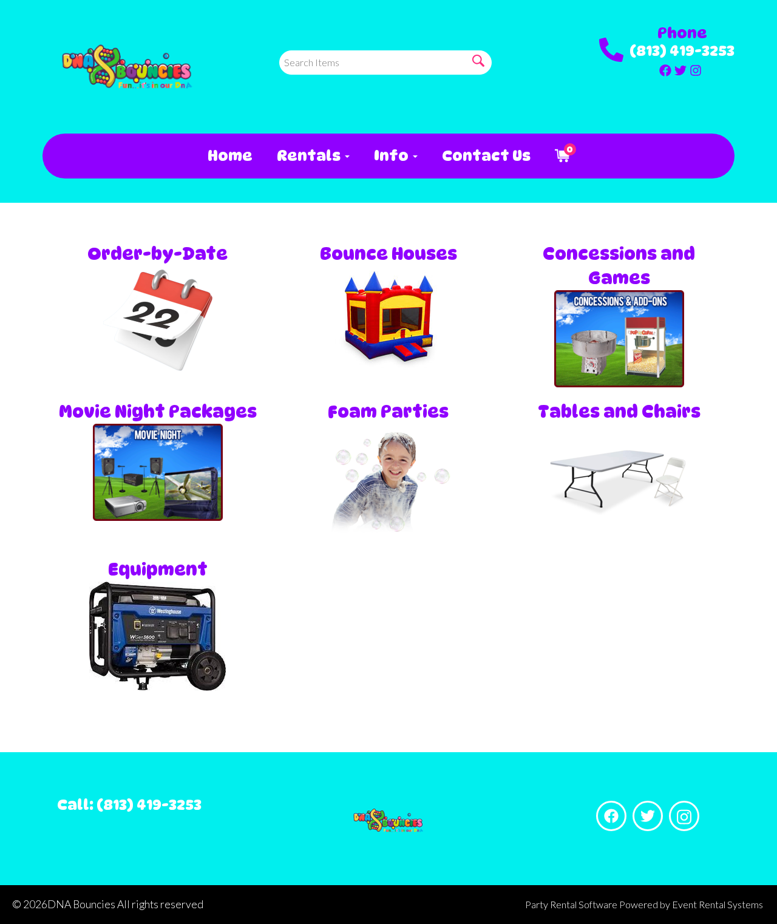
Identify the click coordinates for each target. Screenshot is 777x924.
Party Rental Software (571, 904)
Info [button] (393, 156)
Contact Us (486, 156)
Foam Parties (388, 411)
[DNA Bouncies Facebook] (665, 69)
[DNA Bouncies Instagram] (696, 69)
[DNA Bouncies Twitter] (680, 69)
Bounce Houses (388, 253)
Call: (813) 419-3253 (129, 805)
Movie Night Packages (158, 411)
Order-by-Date (157, 253)
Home (230, 156)
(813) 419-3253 (682, 50)
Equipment (158, 569)
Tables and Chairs (619, 411)
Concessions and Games (619, 265)
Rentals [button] (310, 156)
